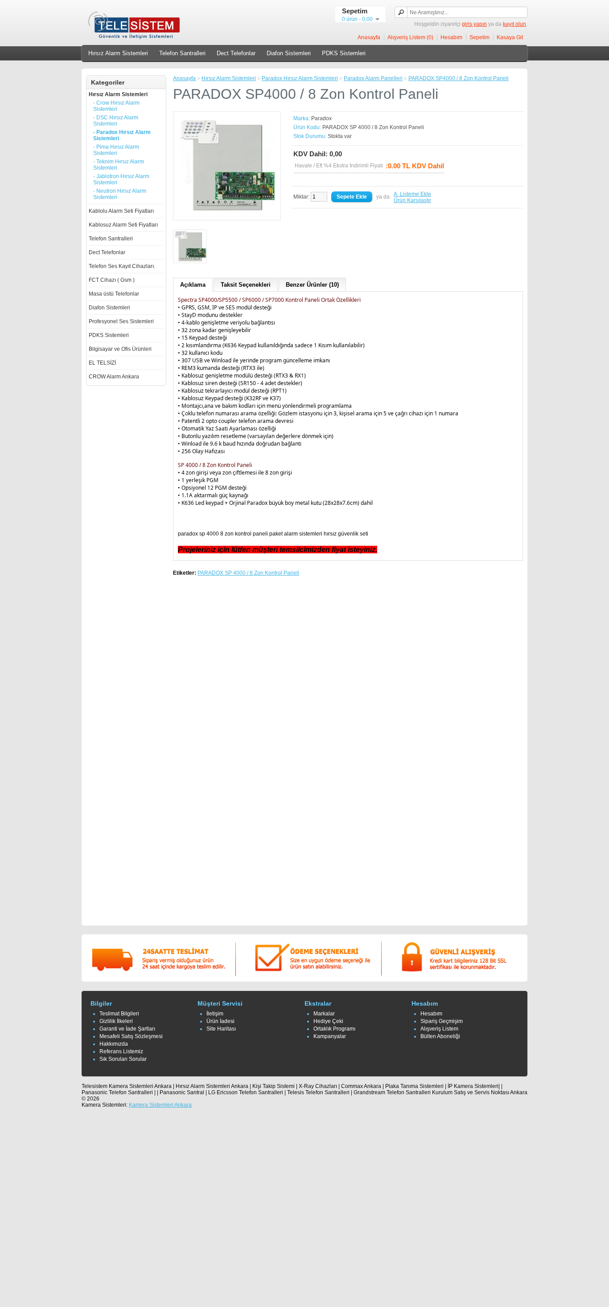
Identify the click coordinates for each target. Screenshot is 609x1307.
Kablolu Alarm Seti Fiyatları (121, 211)
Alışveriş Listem (439, 1029)
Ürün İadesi (220, 1021)
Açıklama (193, 284)
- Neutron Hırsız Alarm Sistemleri (119, 194)
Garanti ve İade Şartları (127, 1029)
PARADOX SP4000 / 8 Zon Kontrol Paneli (458, 78)
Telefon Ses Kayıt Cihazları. (122, 266)
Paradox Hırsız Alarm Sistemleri (300, 78)
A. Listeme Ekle (412, 194)
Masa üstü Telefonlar (114, 294)
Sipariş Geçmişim (441, 1021)
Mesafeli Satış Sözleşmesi (131, 1036)
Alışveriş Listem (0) (410, 37)
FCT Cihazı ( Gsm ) (112, 280)
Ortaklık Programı (334, 1029)
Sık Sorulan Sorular (123, 1059)
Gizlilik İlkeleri (116, 1021)
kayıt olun (514, 24)
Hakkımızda (113, 1044)
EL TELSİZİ (102, 363)
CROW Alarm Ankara (114, 376)
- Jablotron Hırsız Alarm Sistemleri (121, 179)
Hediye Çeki (328, 1021)
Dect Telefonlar (236, 53)
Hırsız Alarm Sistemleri (118, 53)
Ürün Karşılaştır (412, 200)
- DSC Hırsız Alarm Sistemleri (115, 120)
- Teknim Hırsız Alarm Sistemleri (118, 164)
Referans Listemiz (121, 1051)
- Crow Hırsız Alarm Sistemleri (116, 106)
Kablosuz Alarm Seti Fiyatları (123, 225)
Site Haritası (221, 1029)
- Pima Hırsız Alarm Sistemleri (116, 150)
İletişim (214, 1014)
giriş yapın (474, 24)
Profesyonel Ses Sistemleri (121, 321)
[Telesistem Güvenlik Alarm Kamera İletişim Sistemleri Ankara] (135, 38)
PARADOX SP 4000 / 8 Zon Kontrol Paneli (248, 573)
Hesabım (451, 37)
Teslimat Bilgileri (119, 1014)
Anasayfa (369, 37)
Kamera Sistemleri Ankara (160, 1105)
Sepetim (479, 37)
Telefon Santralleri (182, 53)
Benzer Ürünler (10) (312, 284)
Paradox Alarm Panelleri (373, 78)
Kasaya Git (510, 37)
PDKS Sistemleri (344, 53)
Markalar (324, 1014)
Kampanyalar (329, 1036)
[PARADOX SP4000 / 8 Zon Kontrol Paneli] (227, 212)
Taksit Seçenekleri (246, 284)
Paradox (321, 118)
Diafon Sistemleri (289, 53)
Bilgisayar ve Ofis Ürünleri (120, 349)
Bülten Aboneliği (440, 1036)
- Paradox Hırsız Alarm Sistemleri (122, 135)
